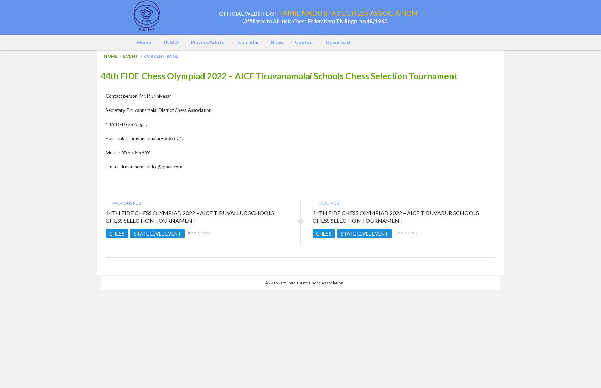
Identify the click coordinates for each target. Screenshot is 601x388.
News (277, 42)
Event (130, 56)
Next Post (330, 203)
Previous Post (127, 203)
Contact (304, 42)
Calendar (248, 42)
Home (144, 42)
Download (338, 42)
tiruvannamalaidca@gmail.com (151, 167)
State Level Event (157, 234)
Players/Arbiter (208, 42)
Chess (117, 234)
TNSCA (170, 42)
